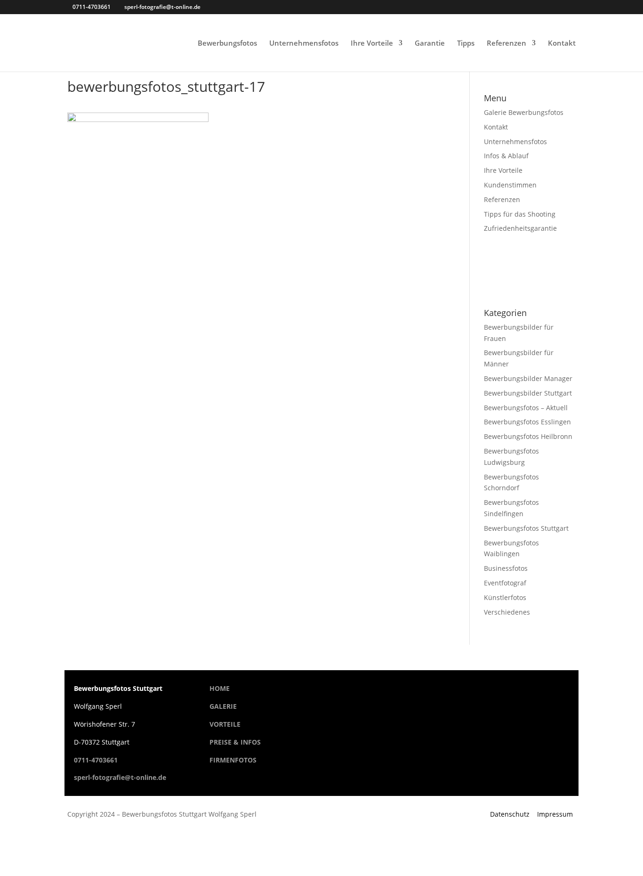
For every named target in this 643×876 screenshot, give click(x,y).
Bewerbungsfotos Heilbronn (528, 436)
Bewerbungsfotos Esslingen (527, 421)
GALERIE (223, 706)
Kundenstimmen (510, 184)
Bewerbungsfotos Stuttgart (526, 528)
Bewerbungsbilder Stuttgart (528, 393)
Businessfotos (506, 568)
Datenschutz (510, 814)
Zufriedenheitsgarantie (520, 228)
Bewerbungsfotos (227, 44)
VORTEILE (225, 724)
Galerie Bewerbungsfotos (523, 112)
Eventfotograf (505, 582)
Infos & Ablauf (506, 155)
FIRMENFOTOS (233, 759)
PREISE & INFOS (235, 742)
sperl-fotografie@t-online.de (120, 777)
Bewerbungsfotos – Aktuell (526, 407)
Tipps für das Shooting (519, 214)
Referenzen (506, 44)
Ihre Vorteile (372, 44)
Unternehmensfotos (303, 44)
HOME (219, 688)
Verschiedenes (507, 612)
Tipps (465, 44)
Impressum (555, 814)
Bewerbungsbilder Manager (528, 378)
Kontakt (562, 44)
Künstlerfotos (505, 597)
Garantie (430, 44)
